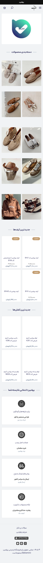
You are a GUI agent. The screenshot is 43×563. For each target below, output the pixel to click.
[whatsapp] (17, 543)
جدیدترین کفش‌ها (21, 310)
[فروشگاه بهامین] (34, 7)
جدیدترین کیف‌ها (21, 230)
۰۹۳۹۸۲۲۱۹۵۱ (22, 538)
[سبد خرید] (4, 7)
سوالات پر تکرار (21, 528)
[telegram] (21, 543)
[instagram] (25, 543)
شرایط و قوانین (21, 532)
